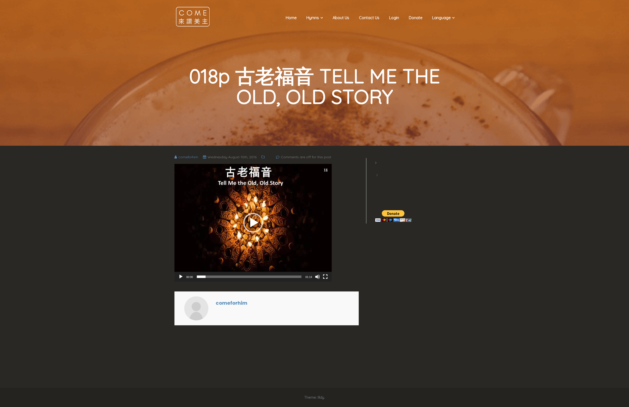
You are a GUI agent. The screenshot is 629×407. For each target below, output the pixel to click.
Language (441, 17)
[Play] (180, 276)
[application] (253, 223)
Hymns (312, 17)
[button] (253, 223)
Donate (415, 17)
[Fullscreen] (325, 276)
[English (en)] (377, 168)
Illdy (321, 397)
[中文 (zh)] (377, 181)
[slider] (249, 277)
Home (291, 17)
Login (394, 17)
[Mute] (317, 276)
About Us (341, 17)
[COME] (192, 16)
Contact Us (369, 17)
